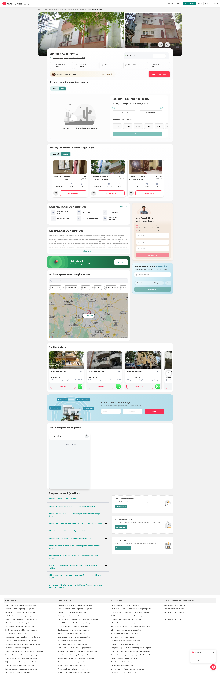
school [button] (99, 287)
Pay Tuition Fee (175, 3)
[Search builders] (87, 436)
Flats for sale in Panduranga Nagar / (75, 9)
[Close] (213, 652)
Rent (25, 4)
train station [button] (56, 287)
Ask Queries (152, 289)
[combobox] (90, 281)
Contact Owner (73, 193)
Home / (40, 9)
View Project (63, 386)
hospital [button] (87, 287)
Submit (137, 134)
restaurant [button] (112, 287)
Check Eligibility (121, 506)
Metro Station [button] (72, 287)
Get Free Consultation (123, 548)
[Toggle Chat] (213, 667)
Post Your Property (189, 3)
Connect (151, 255)
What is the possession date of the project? (149, 283)
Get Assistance (121, 527)
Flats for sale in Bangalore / (53, 9)
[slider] (113, 108)
